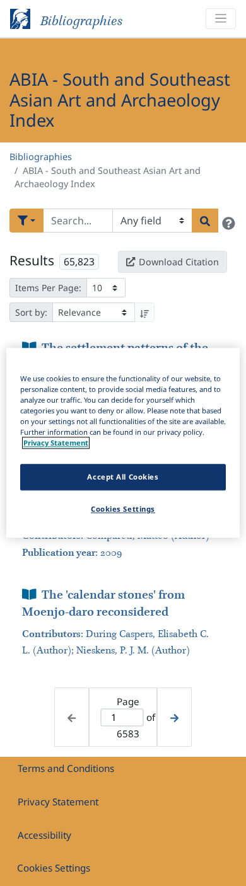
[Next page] (174, 717)
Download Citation (179, 262)
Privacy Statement (58, 801)
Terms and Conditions (66, 768)
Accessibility (44, 835)
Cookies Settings (53, 867)
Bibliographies (40, 157)
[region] (123, 443)
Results (31, 260)
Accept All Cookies (122, 477)
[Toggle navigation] (221, 18)
